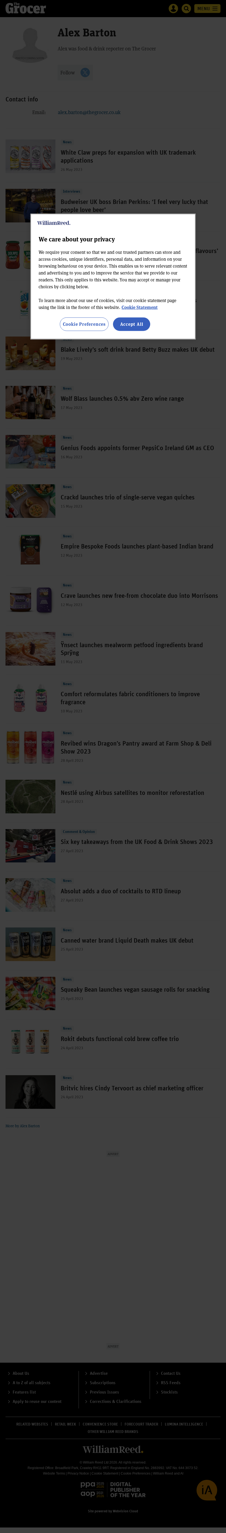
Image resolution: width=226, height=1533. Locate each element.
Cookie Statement (140, 307)
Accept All (131, 324)
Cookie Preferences (84, 324)
